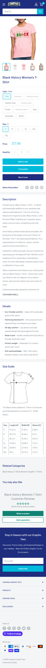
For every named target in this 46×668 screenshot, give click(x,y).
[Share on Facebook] (27, 187)
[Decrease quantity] (14, 152)
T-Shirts (17, 471)
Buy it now (23, 177)
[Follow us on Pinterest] (19, 628)
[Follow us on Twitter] (9, 628)
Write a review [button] (23, 513)
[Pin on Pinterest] (32, 187)
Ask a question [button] (23, 520)
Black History (8, 471)
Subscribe (23, 568)
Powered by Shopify (10, 662)
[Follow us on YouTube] (24, 628)
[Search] (40, 11)
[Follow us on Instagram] (14, 628)
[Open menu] (4, 4)
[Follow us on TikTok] (28, 628)
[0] (41, 4)
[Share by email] (41, 187)
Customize (23, 169)
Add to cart (23, 161)
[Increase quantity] (28, 152)
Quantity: (6, 152)
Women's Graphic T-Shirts (31, 471)
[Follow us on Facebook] (4, 628)
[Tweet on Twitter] (37, 187)
